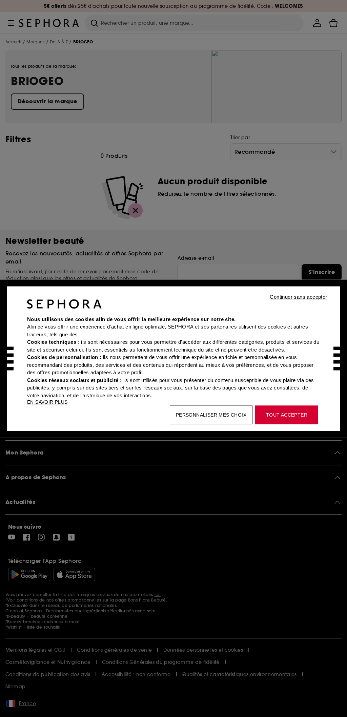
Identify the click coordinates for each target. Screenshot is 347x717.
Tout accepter (286, 414)
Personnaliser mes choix (211, 414)
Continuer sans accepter (298, 296)
